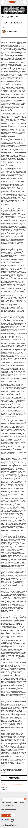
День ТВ (3, 811)
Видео (3, 805)
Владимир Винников (12, 31)
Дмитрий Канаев (5, 782)
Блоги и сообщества (6, 802)
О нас (2, 809)
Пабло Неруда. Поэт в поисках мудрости (12, 784)
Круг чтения (13, 16)
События (15, 802)
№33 (8, 815)
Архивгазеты (13, 815)
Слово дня (21, 802)
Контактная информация (10, 809)
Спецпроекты (9, 805)
